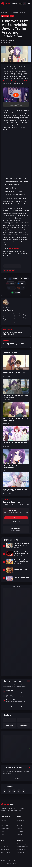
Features (19, 834)
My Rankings (20, 852)
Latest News (20, 820)
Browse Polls (4, 846)
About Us (3, 820)
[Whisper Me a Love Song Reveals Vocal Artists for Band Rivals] (16, 479)
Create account (16, 521)
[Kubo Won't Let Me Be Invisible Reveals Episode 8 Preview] (16, 433)
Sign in (16, 517)
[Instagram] (14, 791)
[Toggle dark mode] (20, 4)
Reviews (19, 828)
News (12, 16)
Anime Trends (5, 849)
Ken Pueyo (11, 40)
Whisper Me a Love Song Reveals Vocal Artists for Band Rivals (15, 490)
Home (3, 10)
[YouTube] (19, 791)
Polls (7, 863)
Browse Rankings (22, 844)
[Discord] (23, 791)
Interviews (20, 831)
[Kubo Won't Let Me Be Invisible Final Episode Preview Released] (16, 362)
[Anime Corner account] (24, 3)
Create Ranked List (22, 846)
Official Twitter (13, 249)
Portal (2, 863)
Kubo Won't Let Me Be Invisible (12, 266)
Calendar (23, 720)
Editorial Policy (5, 825)
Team (2, 834)
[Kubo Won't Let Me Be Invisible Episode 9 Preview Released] (16, 409)
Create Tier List (21, 849)
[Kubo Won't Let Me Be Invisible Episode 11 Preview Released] (16, 386)
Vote (28, 767)
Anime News (5, 16)
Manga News (23, 725)
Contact (3, 823)
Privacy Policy (5, 828)
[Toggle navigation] (29, 3)
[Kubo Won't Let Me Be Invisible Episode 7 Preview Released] (16, 456)
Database (9, 720)
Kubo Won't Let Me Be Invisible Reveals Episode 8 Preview (15, 443)
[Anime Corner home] (9, 3)
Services (3, 831)
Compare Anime (5, 852)
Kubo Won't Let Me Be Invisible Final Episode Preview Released (14, 373)
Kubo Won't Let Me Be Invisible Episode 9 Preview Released (15, 420)
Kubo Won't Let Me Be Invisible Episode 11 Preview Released (15, 396)
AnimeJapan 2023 (9, 270)
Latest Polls (4, 844)
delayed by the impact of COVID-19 (15, 81)
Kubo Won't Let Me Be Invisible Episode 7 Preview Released (15, 466)
